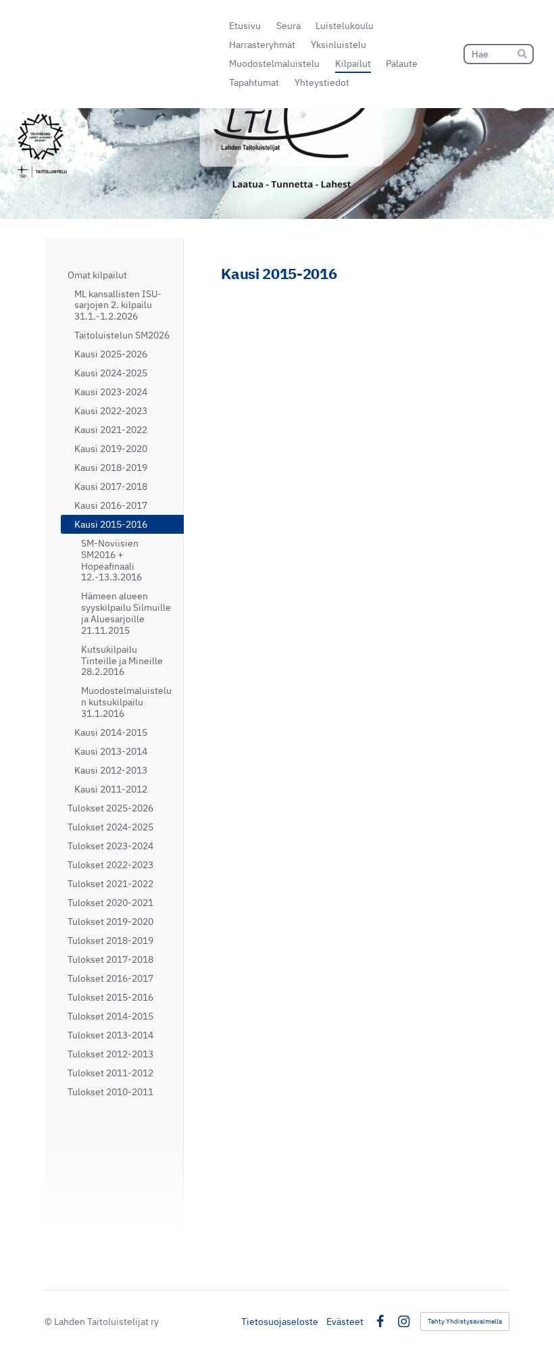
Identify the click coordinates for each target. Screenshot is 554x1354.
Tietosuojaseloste (279, 1321)
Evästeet (344, 1321)
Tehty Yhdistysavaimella (465, 1321)
